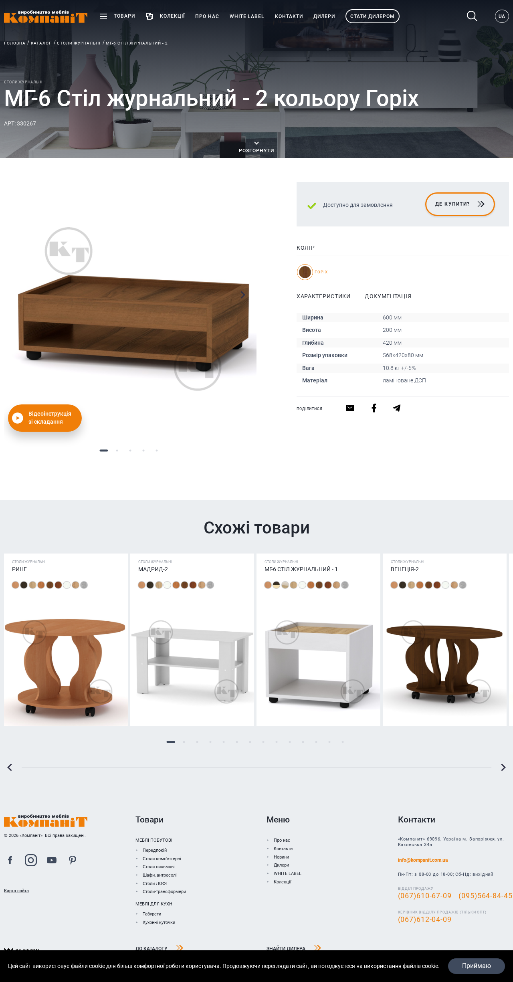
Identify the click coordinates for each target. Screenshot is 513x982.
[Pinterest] (73, 861)
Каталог (41, 43)
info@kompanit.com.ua (423, 860)
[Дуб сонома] (32, 585)
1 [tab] (104, 450)
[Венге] (23, 585)
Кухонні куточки (159, 922)
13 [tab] (329, 742)
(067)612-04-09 (425, 919)
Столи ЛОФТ (155, 883)
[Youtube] (52, 861)
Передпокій (155, 850)
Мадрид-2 (153, 569)
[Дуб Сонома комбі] (285, 585)
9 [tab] (276, 742)
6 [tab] (237, 742)
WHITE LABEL (287, 873)
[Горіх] (49, 585)
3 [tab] (130, 450)
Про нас (282, 840)
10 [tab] (290, 742)
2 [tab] (117, 450)
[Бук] (15, 585)
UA (502, 16)
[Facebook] (10, 861)
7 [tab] (250, 742)
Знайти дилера (286, 949)
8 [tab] (263, 742)
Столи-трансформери (164, 891)
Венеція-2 (405, 569)
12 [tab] (316, 742)
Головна (15, 43)
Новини (281, 857)
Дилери (281, 865)
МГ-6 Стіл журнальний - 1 (301, 569)
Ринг (19, 569)
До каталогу (151, 949)
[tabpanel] (130, 308)
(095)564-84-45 (485, 896)
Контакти (283, 848)
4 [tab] (144, 450)
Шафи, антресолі (160, 875)
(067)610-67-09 (425, 896)
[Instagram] (31, 861)
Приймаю (476, 966)
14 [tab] (342, 742)
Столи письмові (159, 866)
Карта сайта (16, 890)
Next (243, 294)
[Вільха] (41, 585)
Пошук (474, 16)
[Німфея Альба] (66, 585)
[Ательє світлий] (84, 585)
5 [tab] (157, 450)
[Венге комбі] (276, 585)
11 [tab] (303, 742)
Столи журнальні (79, 43)
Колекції (282, 882)
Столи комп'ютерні (162, 858)
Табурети (152, 914)
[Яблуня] (58, 585)
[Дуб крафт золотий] (75, 585)
